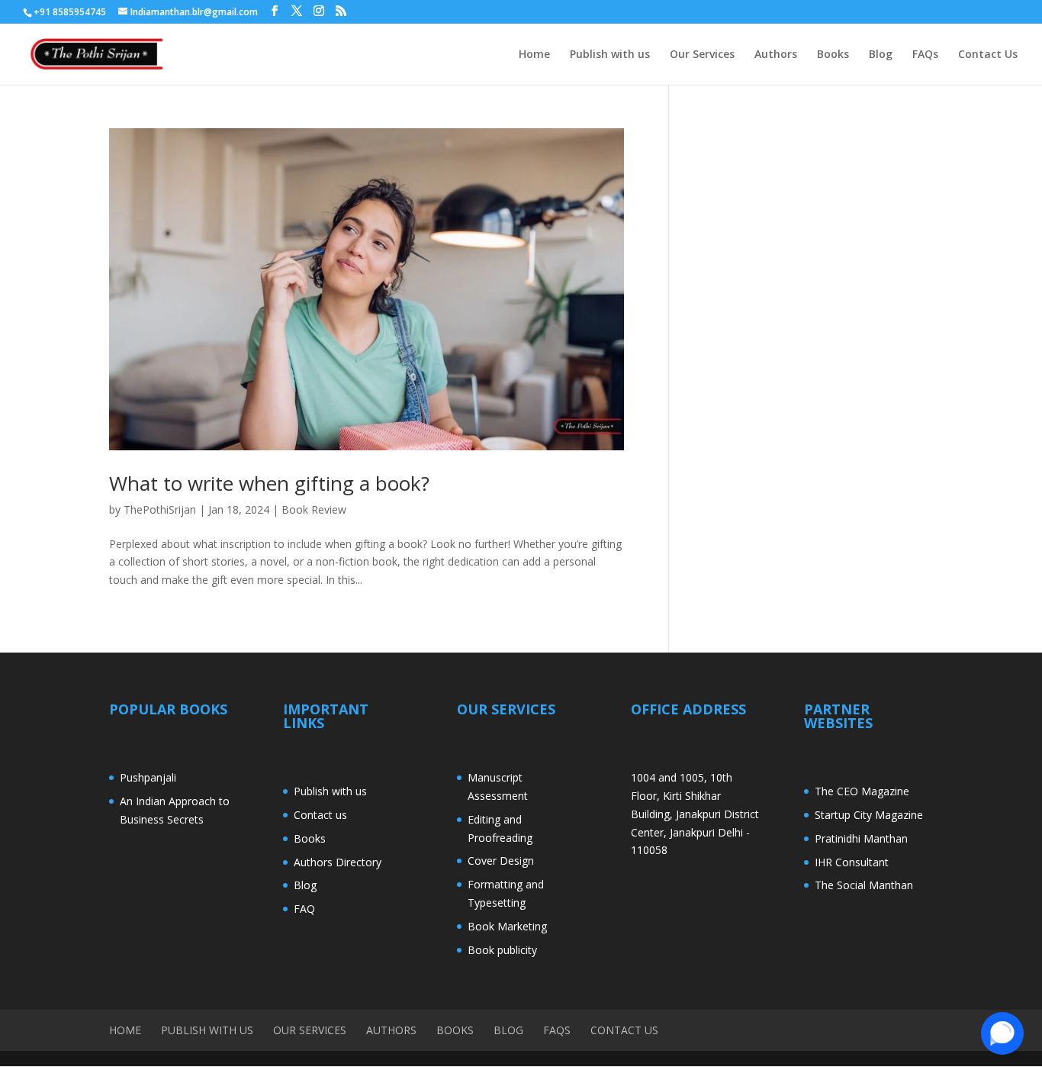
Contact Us (988, 55)
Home (534, 55)
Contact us (320, 815)
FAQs (925, 55)
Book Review (313, 509)
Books (833, 55)
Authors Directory (337, 862)
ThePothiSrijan (160, 509)
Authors (775, 55)
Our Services (702, 55)
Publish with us (610, 55)
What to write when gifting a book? (269, 483)
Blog (880, 55)
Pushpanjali (148, 777)
